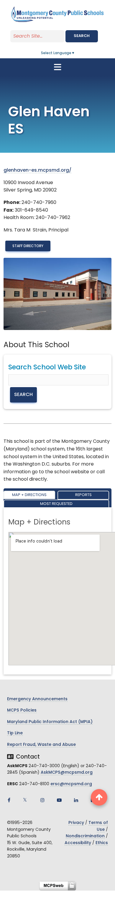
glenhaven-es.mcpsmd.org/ (37, 170)
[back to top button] (99, 797)
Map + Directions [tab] (29, 495)
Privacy (76, 823)
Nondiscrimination (85, 836)
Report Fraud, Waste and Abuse (41, 745)
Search (82, 36)
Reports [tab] (83, 495)
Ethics (102, 843)
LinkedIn (76, 800)
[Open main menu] (57, 67)
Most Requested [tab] (56, 504)
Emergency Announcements (37, 699)
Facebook (9, 800)
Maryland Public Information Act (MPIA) (50, 722)
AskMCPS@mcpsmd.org (67, 772)
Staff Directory (27, 246)
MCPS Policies (22, 710)
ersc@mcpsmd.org (71, 784)
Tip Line (15, 733)
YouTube (59, 800)
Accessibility (78, 843)
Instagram (42, 800)
